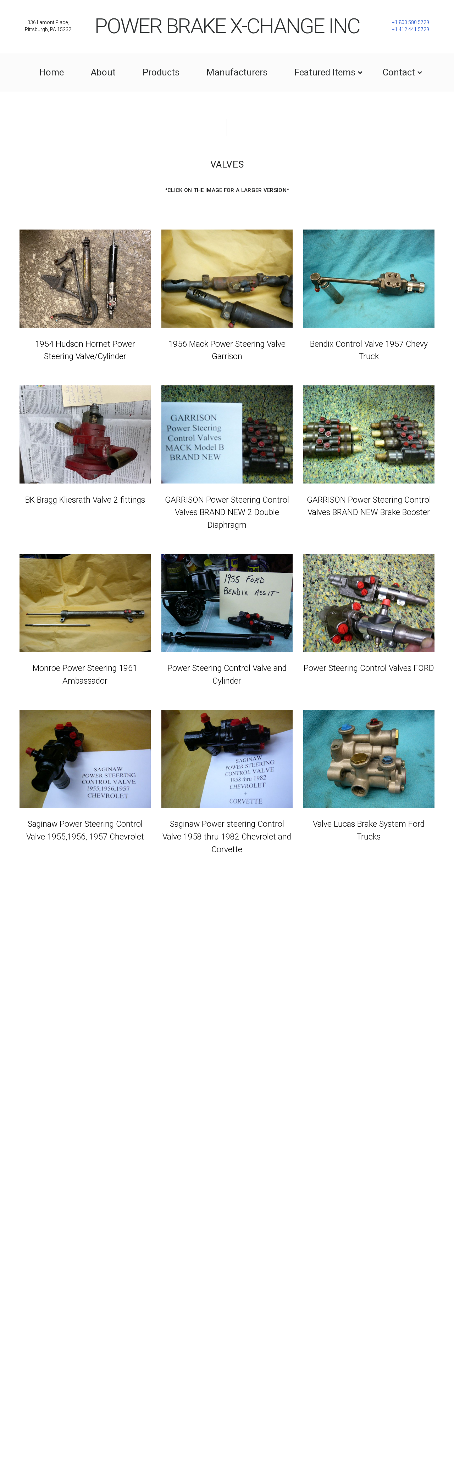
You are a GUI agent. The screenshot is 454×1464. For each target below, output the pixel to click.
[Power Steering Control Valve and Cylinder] (226, 603)
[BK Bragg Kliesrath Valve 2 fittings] (85, 434)
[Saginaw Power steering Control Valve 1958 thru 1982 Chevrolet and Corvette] (226, 759)
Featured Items (324, 72)
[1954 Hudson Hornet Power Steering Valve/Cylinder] (85, 279)
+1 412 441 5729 (410, 29)
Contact (398, 72)
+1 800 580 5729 (410, 22)
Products (161, 72)
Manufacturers (236, 72)
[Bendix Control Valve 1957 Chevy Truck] (368, 279)
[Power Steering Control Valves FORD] (368, 603)
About (103, 72)
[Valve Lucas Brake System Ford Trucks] (368, 759)
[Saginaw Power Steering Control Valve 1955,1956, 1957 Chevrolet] (85, 759)
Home (51, 72)
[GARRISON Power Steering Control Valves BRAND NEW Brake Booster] (368, 434)
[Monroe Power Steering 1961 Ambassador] (85, 603)
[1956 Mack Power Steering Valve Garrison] (226, 279)
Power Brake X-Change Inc (227, 26)
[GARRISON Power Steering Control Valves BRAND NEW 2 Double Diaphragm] (226, 434)
